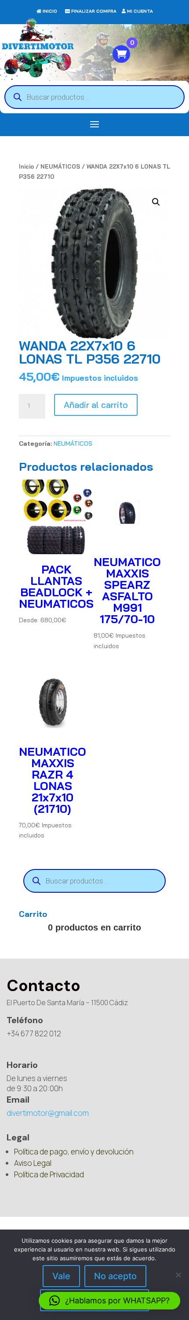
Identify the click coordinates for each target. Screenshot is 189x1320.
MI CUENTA (140, 11)
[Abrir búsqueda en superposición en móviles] (94, 97)
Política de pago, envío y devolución (74, 1152)
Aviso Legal (32, 1163)
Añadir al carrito (96, 404)
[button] (156, 202)
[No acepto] (178, 1274)
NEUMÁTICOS (60, 166)
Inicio (26, 166)
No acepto (115, 1276)
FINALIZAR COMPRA (93, 11)
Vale (61, 1276)
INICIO (50, 11)
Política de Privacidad (49, 1174)
